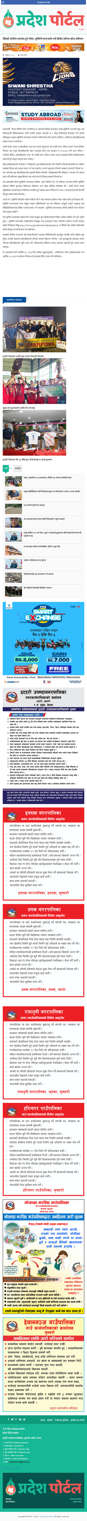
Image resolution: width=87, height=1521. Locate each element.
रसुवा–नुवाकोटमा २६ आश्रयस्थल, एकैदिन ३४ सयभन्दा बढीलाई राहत (47, 477)
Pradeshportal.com (46, 1516)
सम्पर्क (42, 1420)
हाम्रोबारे (50, 1420)
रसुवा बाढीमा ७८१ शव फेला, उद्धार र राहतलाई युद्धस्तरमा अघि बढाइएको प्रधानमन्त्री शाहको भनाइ (52, 534)
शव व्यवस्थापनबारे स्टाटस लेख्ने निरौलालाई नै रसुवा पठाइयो (44, 519)
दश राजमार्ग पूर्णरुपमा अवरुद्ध (34, 505)
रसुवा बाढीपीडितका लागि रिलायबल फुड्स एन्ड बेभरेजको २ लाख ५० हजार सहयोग (52, 491)
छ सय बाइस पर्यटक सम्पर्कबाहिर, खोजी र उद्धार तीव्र (42, 546)
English (81, 29)
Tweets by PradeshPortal (12, 1468)
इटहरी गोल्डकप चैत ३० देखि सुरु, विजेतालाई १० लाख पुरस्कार (27, 460)
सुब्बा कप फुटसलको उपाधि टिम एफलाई (19, 408)
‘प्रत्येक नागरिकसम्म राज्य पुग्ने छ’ (35, 560)
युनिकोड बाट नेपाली (77, 1420)
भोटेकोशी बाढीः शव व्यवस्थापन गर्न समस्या (38, 574)
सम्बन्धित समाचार (14, 299)
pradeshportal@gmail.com (19, 1462)
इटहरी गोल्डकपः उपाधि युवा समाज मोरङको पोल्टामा (23, 356)
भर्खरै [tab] (6, 468)
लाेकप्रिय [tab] (18, 468)
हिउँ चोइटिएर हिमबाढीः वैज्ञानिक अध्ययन (38, 588)
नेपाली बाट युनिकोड (61, 1420)
